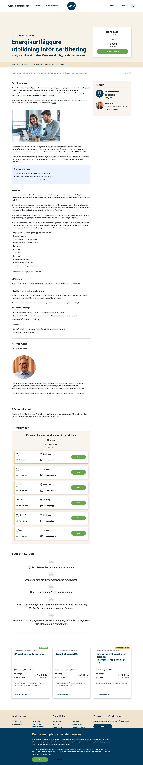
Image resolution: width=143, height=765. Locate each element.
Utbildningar (57, 721)
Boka (78, 457)
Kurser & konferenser (18, 6)
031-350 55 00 (17, 724)
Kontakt (125, 6)
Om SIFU (113, 6)
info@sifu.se (109, 98)
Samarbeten (52, 5)
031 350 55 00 (110, 95)
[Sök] (133, 6)
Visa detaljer (57, 759)
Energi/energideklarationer (24, 36)
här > (54, 103)
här (49, 754)
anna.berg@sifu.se (112, 109)
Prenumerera (102, 726)
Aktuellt (38, 5)
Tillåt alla (40, 759)
